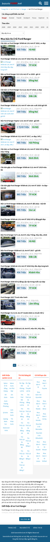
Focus (34, 18)
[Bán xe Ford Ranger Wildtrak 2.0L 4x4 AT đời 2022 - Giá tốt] (8, 210)
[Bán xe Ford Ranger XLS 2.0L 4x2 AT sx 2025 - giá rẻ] (8, 81)
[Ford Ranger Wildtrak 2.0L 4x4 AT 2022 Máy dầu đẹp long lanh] (8, 66)
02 (18, 365)
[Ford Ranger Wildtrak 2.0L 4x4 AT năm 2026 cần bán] (8, 353)
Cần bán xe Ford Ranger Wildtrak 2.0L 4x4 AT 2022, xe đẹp (23, 43)
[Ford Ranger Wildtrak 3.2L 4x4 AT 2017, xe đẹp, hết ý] (8, 142)
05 (31, 365)
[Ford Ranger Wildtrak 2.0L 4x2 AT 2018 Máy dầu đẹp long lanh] (8, 273)
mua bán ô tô (25, 528)
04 (27, 365)
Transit (19, 18)
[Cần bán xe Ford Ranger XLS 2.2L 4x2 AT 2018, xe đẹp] (8, 97)
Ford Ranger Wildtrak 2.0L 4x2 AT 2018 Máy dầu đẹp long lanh (25, 266)
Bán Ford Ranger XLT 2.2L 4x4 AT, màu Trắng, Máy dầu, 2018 (24, 235)
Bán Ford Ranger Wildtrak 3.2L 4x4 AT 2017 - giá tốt (20, 250)
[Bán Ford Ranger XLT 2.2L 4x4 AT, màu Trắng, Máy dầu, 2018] (8, 242)
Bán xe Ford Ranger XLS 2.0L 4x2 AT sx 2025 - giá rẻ (20, 74)
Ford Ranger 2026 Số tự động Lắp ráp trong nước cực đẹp (23, 281)
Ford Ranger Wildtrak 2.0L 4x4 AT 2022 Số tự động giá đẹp (23, 219)
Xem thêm (24, 519)
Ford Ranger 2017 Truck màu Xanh (14, 297)
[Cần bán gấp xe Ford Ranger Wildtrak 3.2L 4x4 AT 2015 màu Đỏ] (8, 177)
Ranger (24, 9)
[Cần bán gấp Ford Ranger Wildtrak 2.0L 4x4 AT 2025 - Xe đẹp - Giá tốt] (8, 195)
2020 (37, 27)
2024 (14, 27)
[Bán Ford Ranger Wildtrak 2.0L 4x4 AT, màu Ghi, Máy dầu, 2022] (8, 338)
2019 (42, 27)
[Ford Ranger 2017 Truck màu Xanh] (8, 304)
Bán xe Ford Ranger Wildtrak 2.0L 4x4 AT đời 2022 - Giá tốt (23, 203)
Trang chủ (4, 9)
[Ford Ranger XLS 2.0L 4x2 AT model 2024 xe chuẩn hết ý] (8, 320)
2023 (20, 27)
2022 (25, 27)
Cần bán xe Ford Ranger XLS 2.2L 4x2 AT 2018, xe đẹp (21, 90)
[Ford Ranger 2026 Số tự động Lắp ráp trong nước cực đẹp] (8, 288)
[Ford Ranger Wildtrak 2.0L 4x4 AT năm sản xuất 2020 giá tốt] (8, 112)
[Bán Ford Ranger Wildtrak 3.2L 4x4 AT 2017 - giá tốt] (8, 257)
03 (22, 365)
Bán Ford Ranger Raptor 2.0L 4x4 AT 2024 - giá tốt (20, 121)
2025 (9, 27)
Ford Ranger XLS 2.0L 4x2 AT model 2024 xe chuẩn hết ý (22, 313)
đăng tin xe (37, 528)
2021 (31, 27)
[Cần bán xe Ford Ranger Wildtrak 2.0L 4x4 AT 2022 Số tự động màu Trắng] (8, 159)
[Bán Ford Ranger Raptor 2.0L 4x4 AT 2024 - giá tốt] (8, 128)
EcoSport (27, 18)
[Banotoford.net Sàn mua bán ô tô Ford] (13, 3)
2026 (3, 27)
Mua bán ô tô (38, 384)
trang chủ (12, 528)
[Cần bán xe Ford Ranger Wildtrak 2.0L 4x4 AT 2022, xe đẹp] (8, 50)
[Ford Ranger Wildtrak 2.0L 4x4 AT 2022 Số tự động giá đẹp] (8, 226)
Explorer (41, 18)
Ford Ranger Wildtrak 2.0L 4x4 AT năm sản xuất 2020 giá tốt (24, 105)
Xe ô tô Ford (15, 9)
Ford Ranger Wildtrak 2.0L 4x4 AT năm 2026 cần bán (21, 346)
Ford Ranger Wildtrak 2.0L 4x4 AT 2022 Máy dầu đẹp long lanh (25, 59)
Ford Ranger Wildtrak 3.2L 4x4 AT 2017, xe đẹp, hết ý (21, 136)
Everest (11, 18)
